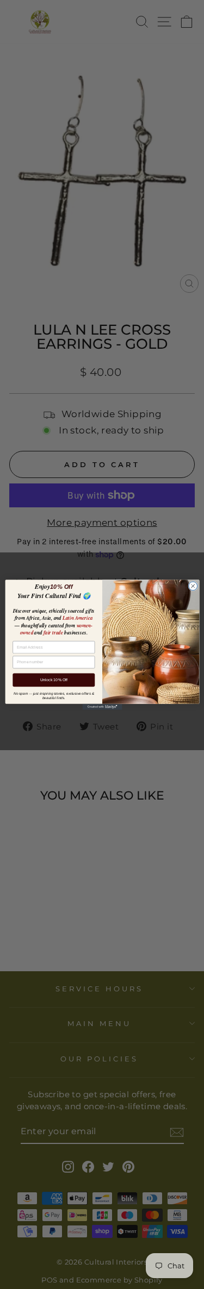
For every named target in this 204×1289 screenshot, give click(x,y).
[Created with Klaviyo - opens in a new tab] (102, 706)
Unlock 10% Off (53, 679)
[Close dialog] (192, 585)
